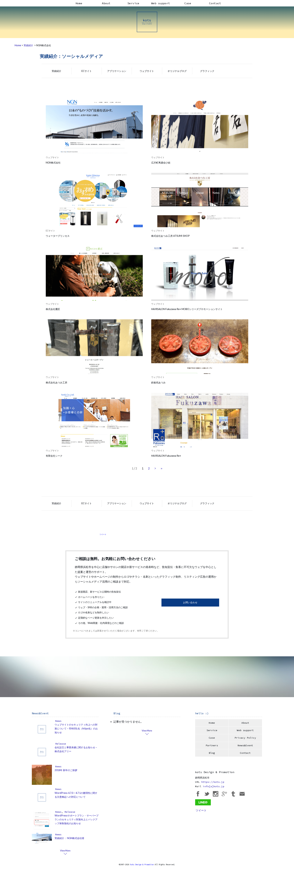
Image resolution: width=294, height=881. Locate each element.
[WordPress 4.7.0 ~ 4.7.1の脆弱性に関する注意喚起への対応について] (42, 797)
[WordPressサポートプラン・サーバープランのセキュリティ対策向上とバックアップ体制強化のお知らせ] (42, 819)
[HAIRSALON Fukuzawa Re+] (199, 420)
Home (79, 3)
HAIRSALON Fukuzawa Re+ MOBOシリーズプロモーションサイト (187, 309)
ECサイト (86, 71)
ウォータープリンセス (58, 235)
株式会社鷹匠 (53, 309)
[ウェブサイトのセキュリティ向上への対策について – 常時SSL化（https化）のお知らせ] (42, 728)
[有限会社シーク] (94, 420)
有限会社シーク (54, 455)
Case (187, 3)
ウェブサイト (147, 71)
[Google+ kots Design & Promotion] (224, 793)
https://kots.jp (212, 781)
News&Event (245, 745)
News (58, 720)
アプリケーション (116, 71)
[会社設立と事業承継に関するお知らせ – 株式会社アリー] (42, 751)
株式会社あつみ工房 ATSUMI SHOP (170, 235)
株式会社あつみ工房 (56, 382)
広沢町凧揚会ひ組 (160, 162)
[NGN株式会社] (94, 126)
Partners (212, 745)
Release (60, 743)
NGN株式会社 (53, 162)
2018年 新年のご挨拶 (66, 770)
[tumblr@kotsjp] (233, 793)
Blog (212, 752)
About (106, 3)
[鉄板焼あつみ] (199, 346)
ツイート (103, 534)
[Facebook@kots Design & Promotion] (198, 793)
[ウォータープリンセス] (94, 200)
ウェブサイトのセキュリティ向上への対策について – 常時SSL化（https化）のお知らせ (76, 728)
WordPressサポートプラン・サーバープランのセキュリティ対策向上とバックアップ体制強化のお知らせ (77, 819)
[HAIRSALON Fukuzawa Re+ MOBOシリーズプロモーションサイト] (199, 273)
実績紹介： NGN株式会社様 (69, 838)
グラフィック (207, 71)
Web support (160, 3)
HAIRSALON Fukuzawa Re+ (166, 455)
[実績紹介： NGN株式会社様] (42, 838)
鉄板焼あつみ (158, 382)
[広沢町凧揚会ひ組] (199, 126)
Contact (215, 3)
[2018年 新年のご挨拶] (42, 774)
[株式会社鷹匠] (94, 273)
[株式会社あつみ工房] (94, 346)
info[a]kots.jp (213, 786)
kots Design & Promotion (142, 864)
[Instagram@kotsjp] (215, 793)
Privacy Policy (245, 737)
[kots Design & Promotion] (147, 22)
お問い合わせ (190, 602)
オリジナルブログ (177, 71)
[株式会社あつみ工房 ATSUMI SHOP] (199, 200)
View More (65, 850)
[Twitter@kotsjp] (206, 793)
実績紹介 (56, 71)
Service (133, 3)
